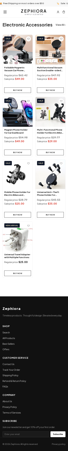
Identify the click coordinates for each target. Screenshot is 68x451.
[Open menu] (5, 11)
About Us (7, 401)
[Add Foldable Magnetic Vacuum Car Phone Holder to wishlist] (28, 38)
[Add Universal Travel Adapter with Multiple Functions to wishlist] (28, 225)
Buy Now (17, 90)
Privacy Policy (10, 406)
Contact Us (8, 364)
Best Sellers (9, 343)
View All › (60, 24)
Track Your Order (11, 369)
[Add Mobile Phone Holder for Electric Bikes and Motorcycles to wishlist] (28, 163)
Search (6, 332)
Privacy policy (58, 444)
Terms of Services (12, 412)
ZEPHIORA (34, 12)
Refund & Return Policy (14, 381)
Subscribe (58, 434)
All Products (9, 338)
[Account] (58, 12)
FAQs (5, 386)
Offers (6, 349)
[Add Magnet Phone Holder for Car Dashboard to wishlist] (28, 101)
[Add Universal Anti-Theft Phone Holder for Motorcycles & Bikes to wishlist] (61, 163)
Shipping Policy (11, 375)
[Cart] (63, 12)
